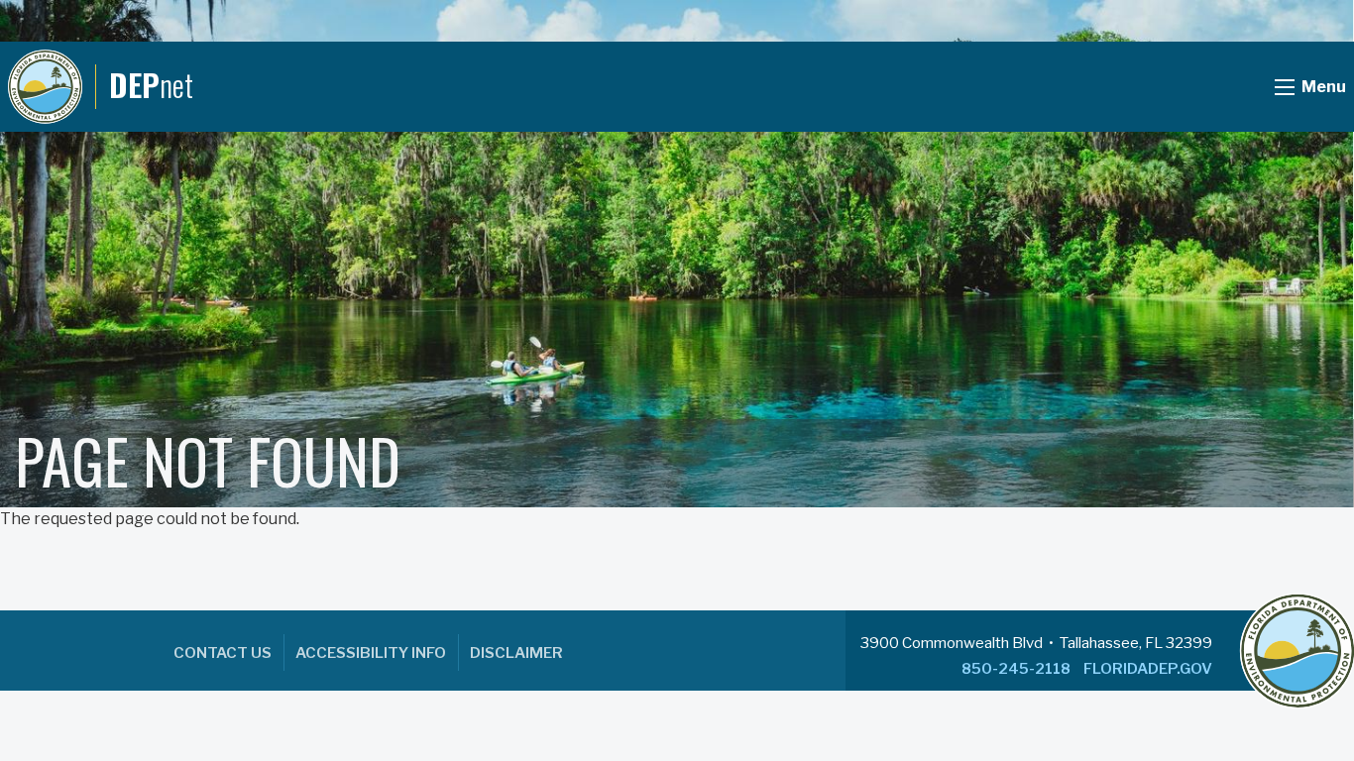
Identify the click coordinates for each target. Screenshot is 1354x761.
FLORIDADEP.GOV (1147, 669)
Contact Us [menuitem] (222, 653)
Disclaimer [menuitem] (516, 653)
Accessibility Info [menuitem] (370, 653)
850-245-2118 (1016, 669)
